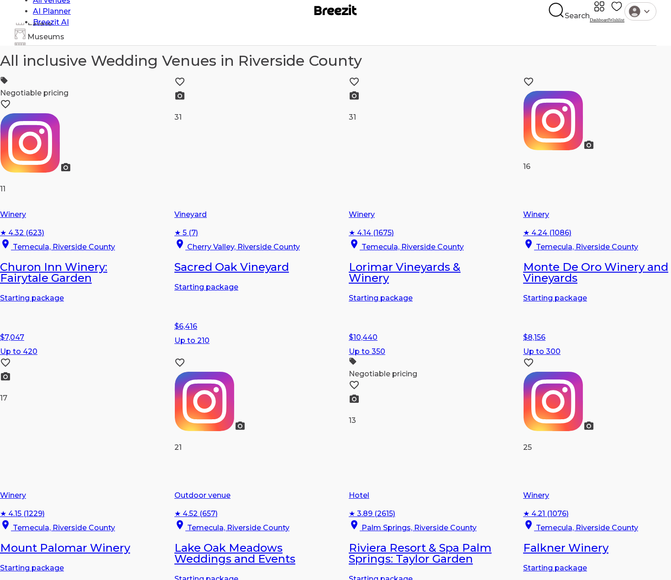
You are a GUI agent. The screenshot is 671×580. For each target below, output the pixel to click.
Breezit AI (51, 22)
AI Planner (52, 11)
